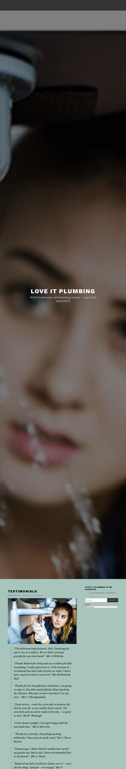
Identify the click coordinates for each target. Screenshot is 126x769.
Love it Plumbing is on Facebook (98, 588)
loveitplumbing (36, 595)
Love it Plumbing (63, 291)
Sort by (87, 605)
